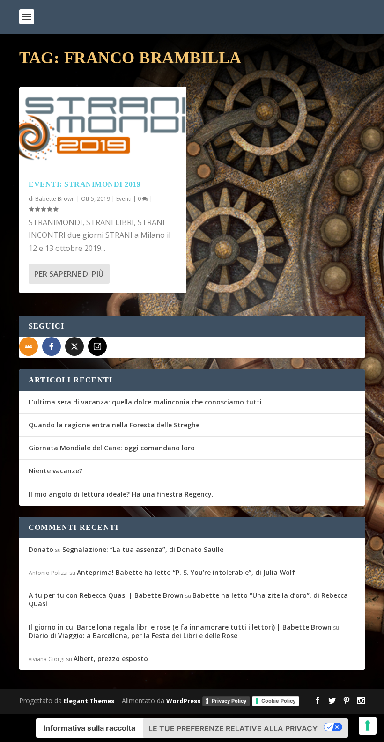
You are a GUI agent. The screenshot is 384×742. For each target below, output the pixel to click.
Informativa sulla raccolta (89, 728)
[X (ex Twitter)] (74, 346)
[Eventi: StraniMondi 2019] (102, 128)
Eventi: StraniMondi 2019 (84, 184)
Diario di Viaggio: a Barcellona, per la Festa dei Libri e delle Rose (133, 635)
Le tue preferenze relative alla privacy (233, 728)
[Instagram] (97, 346)
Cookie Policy (278, 701)
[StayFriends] (28, 346)
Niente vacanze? (55, 470)
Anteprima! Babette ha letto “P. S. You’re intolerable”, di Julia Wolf (186, 572)
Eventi (124, 199)
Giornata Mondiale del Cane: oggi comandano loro (112, 447)
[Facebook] (51, 346)
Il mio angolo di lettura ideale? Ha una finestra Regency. (121, 494)
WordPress (183, 701)
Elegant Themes (89, 701)
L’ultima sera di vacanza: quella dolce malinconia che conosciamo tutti (145, 401)
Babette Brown (55, 199)
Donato (41, 549)
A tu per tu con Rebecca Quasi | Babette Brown (106, 595)
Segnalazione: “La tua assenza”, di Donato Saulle (142, 549)
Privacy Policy (229, 701)
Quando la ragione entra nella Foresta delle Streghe (114, 424)
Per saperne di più (68, 274)
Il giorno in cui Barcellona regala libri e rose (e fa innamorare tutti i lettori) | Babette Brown (180, 627)
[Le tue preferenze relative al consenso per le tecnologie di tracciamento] (368, 726)
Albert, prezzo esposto (111, 658)
